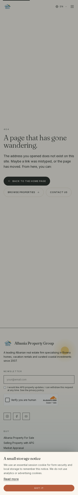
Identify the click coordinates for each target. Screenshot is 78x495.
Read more (11, 479)
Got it (39, 488)
